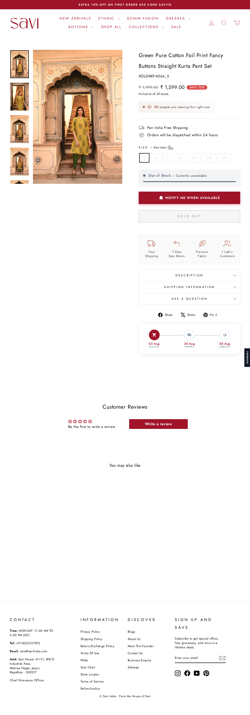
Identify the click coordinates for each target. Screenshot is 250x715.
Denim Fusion (143, 18)
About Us (134, 639)
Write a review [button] (158, 424)
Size (153, 147)
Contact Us (135, 653)
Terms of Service (92, 681)
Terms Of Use (90, 653)
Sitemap (133, 667)
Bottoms (79, 26)
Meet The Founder (141, 646)
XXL (194, 157)
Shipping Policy (92, 639)
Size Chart (88, 667)
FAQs (84, 660)
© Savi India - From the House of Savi (125, 696)
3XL (209, 157)
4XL (224, 157)
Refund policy (90, 688)
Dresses (176, 18)
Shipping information (189, 287)
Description (189, 275)
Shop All (111, 26)
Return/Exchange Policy (97, 646)
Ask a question (189, 299)
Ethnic (107, 18)
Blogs (131, 631)
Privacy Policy (90, 631)
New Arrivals (75, 18)
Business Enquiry (139, 660)
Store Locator (90, 674)
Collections (144, 26)
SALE (176, 26)
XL (180, 157)
